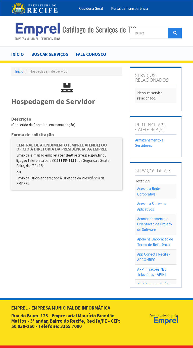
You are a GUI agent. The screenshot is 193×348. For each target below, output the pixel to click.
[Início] (75, 31)
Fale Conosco (91, 54)
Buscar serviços (49, 54)
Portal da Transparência (129, 8)
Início (17, 54)
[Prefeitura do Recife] (35, 8)
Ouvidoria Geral (91, 8)
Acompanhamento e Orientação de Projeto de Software (154, 224)
